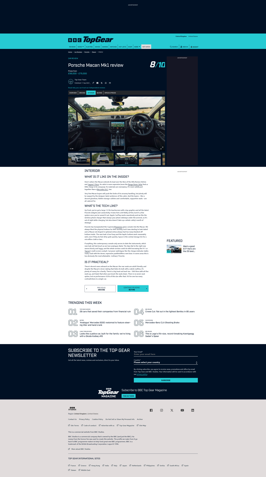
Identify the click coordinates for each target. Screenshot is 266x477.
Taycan (87, 251)
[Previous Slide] (71, 124)
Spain (186, 466)
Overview (73, 93)
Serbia (162, 466)
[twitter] (102, 83)
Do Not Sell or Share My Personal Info (120, 419)
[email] (110, 83)
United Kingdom (181, 36)
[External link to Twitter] (172, 410)
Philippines (150, 466)
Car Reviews (78, 52)
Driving (82, 93)
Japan (124, 466)
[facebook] (97, 83)
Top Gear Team (80, 80)
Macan (94, 52)
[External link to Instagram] (161, 410)
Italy (115, 466)
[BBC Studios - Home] (73, 408)
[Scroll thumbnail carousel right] (162, 158)
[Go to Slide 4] (150, 159)
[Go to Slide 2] (103, 159)
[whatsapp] (106, 83)
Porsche (86, 52)
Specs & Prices (110, 93)
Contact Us (72, 419)
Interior (91, 93)
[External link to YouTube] (182, 410)
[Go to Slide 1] (79, 159)
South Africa (174, 466)
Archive (140, 419)
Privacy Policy (84, 419)
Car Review (73, 58)
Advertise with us (107, 425)
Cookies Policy (97, 419)
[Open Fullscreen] (162, 148)
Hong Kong (95, 466)
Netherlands (136, 466)
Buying (99, 93)
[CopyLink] (93, 83)
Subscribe (165, 380)
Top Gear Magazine (126, 425)
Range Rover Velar (135, 184)
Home (70, 52)
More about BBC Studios (79, 449)
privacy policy (142, 374)
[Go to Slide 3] (126, 159)
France (73, 466)
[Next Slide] (162, 124)
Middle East (85, 470)
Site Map (142, 425)
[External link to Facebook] (151, 410)
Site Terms (75, 425)
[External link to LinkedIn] (192, 410)
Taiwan (73, 470)
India (107, 466)
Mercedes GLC (102, 189)
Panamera (118, 227)
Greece (83, 466)
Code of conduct (90, 425)
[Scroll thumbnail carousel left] (156, 158)
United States (193, 36)
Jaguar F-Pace (93, 184)
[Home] (93, 39)
